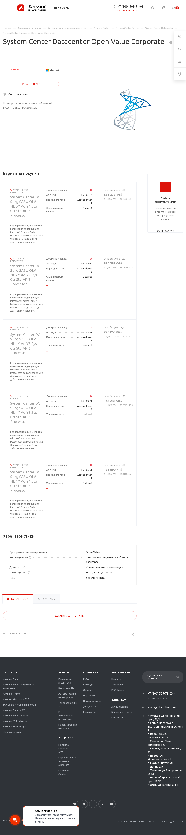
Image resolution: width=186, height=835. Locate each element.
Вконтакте (74, 804)
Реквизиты (89, 712)
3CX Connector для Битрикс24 (19, 704)
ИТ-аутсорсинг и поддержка (65, 715)
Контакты (117, 717)
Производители (92, 701)
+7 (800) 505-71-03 (130, 6)
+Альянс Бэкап (11, 679)
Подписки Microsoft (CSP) (63, 748)
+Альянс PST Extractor (15, 721)
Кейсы (86, 679)
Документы (89, 706)
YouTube (93, 804)
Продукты (10, 672)
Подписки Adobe (63, 772)
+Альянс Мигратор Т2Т (16, 699)
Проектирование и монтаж (68, 726)
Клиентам (118, 700)
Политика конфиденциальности (135, 822)
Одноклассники (102, 804)
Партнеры (89, 695)
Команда (88, 684)
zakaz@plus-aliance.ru (162, 707)
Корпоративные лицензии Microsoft (67, 761)
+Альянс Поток (11, 693)
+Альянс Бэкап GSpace (15, 715)
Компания (90, 672)
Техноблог (117, 684)
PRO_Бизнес (118, 690)
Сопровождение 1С (67, 705)
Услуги (63, 672)
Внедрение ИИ (66, 688)
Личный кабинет (120, 706)
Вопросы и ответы (121, 712)
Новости (116, 679)
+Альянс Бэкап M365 (14, 710)
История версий (12, 732)
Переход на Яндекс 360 (65, 681)
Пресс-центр (120, 672)
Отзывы (88, 690)
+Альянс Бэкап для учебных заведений (18, 686)
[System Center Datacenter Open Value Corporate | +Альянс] (132, 110)
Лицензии (65, 738)
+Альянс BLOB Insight (14, 726)
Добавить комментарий (70, 616)
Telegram (84, 804)
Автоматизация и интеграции (67, 695)
